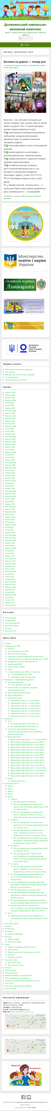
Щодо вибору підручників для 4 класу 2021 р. (28, 765)
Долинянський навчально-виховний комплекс (25, 26)
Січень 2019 (9, 576)
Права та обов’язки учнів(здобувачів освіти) (24, 952)
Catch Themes (31, 1107)
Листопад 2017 (10, 605)
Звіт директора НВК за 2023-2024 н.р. (25, 726)
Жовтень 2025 (10, 413)
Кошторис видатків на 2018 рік (24, 801)
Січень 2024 (9, 457)
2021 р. (10, 788)
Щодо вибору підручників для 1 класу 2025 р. (28, 750)
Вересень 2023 (10, 467)
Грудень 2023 (10, 460)
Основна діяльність (18, 781)
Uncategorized (10, 620)
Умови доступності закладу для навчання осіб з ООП (28, 659)
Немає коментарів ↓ (11, 68)
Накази (10, 778)
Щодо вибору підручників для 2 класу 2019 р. (28, 773)
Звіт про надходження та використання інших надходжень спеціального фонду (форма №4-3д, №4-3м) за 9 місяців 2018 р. (29, 884)
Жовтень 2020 (10, 538)
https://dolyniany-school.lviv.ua (22, 1011)
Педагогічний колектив (16, 666)
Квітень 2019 (9, 569)
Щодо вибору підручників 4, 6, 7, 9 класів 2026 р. (29, 739)
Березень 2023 (10, 480)
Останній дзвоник (11, 377)
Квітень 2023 (9, 478)
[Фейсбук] (23, 1097)
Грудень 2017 (10, 602)
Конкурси (11, 954)
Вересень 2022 (10, 496)
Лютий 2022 (9, 501)
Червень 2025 (10, 418)
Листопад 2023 (10, 462)
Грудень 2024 (10, 434)
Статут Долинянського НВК (21, 685)
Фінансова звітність (12, 783)
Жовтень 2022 (10, 493)
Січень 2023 (9, 486)
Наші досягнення (11, 960)
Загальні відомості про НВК (18, 651)
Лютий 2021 (9, 527)
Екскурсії (8, 628)
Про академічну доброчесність (19, 692)
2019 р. (10, 794)
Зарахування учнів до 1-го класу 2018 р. (26, 716)
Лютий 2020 (9, 550)
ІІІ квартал (14, 845)
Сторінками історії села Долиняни (23, 677)
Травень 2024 (10, 447)
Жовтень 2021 (10, 509)
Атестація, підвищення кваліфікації (18, 986)
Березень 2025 (10, 426)
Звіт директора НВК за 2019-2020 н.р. (25, 724)
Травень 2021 (10, 519)
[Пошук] (20, 38)
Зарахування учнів (15, 698)
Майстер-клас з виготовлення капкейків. (20, 374)
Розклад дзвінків (11, 973)
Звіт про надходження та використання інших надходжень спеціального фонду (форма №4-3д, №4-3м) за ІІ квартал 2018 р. (30, 840)
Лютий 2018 (9, 597)
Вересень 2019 (10, 563)
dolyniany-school (39, 65)
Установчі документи (15, 682)
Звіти (10, 721)
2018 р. (10, 796)
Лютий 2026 (9, 403)
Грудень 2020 (10, 532)
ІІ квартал (14, 820)
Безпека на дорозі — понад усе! (25, 62)
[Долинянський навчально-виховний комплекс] (25, 19)
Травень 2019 (10, 566)
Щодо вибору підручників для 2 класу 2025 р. (28, 747)
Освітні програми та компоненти (17, 978)
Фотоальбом (9, 928)
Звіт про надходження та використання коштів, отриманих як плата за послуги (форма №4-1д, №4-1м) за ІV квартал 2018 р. (30, 869)
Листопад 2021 (10, 506)
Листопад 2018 (10, 582)
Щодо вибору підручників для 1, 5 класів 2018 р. (29, 770)
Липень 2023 (9, 470)
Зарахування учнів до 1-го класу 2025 (25, 700)
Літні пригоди (10, 372)
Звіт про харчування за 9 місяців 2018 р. (26, 890)
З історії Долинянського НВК (21, 674)
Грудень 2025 (10, 408)
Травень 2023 (10, 475)
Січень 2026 (9, 405)
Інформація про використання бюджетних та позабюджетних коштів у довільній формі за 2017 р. (29, 918)
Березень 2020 (10, 548)
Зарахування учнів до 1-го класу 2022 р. (26, 705)
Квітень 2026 (9, 397)
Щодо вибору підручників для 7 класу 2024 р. (28, 752)
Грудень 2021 (10, 504)
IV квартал (15, 864)
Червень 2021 (10, 517)
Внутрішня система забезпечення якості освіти (22, 980)
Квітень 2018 (9, 592)
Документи (9, 718)
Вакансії (8, 926)
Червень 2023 (10, 473)
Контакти (11, 648)
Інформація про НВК (12, 646)
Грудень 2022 (10, 488)
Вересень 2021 (10, 512)
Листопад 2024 (10, 436)
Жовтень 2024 (10, 439)
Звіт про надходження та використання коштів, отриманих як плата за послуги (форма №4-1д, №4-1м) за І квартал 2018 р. (29, 814)
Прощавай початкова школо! (15, 380)
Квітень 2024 (9, 449)
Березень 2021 (10, 524)
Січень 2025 (9, 431)
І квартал (14, 799)
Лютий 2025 (9, 429)
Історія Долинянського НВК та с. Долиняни (24, 672)
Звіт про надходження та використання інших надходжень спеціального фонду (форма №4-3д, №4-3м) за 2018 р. (29, 895)
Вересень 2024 (10, 441)
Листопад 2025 (10, 410)
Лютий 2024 (9, 455)
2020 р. (10, 791)
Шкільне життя (27, 196)
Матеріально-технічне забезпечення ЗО (23, 661)
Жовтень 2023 (10, 465)
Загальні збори (10, 988)
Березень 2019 (10, 571)
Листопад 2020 (10, 535)
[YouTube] (29, 1097)
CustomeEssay (10, 618)
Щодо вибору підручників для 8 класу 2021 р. (28, 762)
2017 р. (10, 913)
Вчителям (8, 931)
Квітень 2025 (9, 423)
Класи (10, 669)
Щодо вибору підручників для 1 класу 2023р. (27, 757)
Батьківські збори (11, 625)
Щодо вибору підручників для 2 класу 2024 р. (28, 755)
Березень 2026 (10, 400)
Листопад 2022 (10, 491)
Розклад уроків (10, 970)
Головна (8, 643)
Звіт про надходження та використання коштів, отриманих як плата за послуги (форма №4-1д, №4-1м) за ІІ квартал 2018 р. (30, 832)
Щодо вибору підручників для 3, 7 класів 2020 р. (29, 768)
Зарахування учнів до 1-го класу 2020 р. (26, 711)
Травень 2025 (10, 421)
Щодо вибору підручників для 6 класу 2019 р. (28, 775)
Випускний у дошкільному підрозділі (18, 369)
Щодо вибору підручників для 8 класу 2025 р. (28, 742)
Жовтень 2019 (10, 561)
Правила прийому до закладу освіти (18, 975)
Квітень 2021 (9, 522)
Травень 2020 (10, 543)
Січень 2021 (9, 530)
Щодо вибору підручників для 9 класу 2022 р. (28, 760)
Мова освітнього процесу (17, 654)
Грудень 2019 (10, 556)
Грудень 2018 (10, 579)
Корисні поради (13, 939)
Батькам (8, 936)
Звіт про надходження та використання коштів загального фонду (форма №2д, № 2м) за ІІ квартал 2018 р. (30, 825)
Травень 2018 (10, 589)
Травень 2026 (10, 395)
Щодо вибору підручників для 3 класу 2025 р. (28, 744)
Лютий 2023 (9, 483)
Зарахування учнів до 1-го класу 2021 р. (26, 708)
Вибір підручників (14, 737)
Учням (7, 944)
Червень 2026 (10, 392)
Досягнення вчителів (15, 965)
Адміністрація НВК (15, 664)
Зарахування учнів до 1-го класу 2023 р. (26, 703)
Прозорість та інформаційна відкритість (20, 679)
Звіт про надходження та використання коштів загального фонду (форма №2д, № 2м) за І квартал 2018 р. (30, 806)
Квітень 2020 (9, 545)
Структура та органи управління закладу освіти (25, 656)
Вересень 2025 (10, 416)
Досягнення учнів (14, 962)
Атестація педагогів (12, 623)
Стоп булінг (9, 983)
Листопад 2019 (10, 558)
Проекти (8, 967)
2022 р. (10, 786)
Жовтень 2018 (10, 584)
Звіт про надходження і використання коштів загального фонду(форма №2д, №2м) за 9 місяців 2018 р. (27, 877)
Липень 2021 (9, 514)
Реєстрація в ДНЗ (11, 923)
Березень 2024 (10, 452)
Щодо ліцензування (15, 695)
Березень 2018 (10, 595)
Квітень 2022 (9, 499)
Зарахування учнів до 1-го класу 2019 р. (26, 713)
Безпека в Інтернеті (15, 957)
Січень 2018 (9, 600)
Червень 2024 (10, 444)
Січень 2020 (9, 553)
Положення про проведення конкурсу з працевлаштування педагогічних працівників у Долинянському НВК (25, 731)
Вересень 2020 (10, 540)
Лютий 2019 (9, 574)
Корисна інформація (15, 934)
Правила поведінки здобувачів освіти (22, 947)
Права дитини (13, 949)
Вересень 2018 (10, 587)
